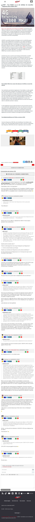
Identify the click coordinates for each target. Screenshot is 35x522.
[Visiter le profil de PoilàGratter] (2, 177)
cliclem (10, 308)
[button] (1, 474)
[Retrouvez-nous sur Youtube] (9, 493)
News (16, 516)
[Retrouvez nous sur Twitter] (12, 493)
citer (5, 179)
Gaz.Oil (10, 335)
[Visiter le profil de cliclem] (2, 308)
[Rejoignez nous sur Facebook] (16, 493)
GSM (23, 46)
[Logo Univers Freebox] (17, 1)
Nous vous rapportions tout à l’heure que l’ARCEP (12, 28)
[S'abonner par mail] (32, 162)
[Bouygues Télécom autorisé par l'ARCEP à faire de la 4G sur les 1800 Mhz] (2, 165)
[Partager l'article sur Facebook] (26, 162)
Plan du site (29, 500)
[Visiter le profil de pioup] (2, 258)
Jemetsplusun (12, 227)
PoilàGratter (11, 177)
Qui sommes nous (15, 500)
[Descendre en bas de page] (9, 179)
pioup (10, 258)
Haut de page (17, 512)
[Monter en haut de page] (11, 179)
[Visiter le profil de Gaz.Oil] (2, 335)
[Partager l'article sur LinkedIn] (29, 162)
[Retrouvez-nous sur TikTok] (6, 493)
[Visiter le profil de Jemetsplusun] (2, 227)
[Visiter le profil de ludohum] (2, 271)
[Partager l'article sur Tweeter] (24, 162)
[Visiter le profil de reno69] (2, 395)
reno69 (10, 395)
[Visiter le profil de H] (2, 359)
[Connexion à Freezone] (31, 1)
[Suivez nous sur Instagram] (19, 493)
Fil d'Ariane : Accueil (5, 516)
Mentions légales (7, 500)
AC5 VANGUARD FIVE (14, 350)
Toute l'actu (11, 516)
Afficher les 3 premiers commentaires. (18, 174)
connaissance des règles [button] (7, 466)
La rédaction (15, 162)
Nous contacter (22, 500)
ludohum (11, 271)
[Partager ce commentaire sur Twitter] (7, 179)
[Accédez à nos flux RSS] (2, 493)
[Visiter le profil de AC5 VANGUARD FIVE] (2, 349)
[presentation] (1, 474)
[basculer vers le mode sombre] (5, 2)
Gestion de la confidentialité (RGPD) (7, 505)
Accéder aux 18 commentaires (17, 167)
